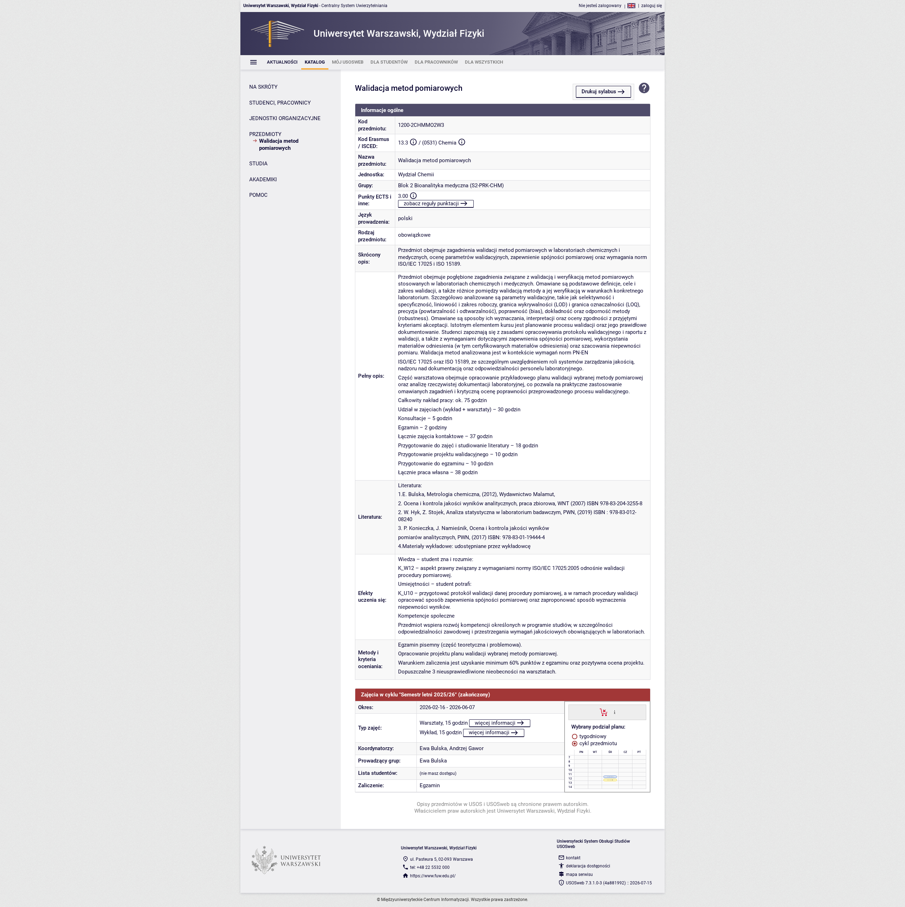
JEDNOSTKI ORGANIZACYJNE (285, 118)
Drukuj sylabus (599, 91)
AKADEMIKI (263, 179)
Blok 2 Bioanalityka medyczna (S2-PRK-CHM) (451, 185)
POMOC (258, 195)
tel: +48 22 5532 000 (430, 867)
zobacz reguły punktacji (431, 203)
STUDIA (258, 163)
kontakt (573, 857)
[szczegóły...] (614, 712)
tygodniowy (592, 736)
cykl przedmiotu (597, 743)
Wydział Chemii (416, 174)
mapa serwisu (579, 874)
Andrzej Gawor (466, 748)
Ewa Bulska (433, 748)
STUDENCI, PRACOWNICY (280, 103)
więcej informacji (495, 723)
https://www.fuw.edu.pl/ (433, 875)
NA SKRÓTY (263, 87)
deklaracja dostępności (588, 866)
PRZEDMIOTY (265, 134)
